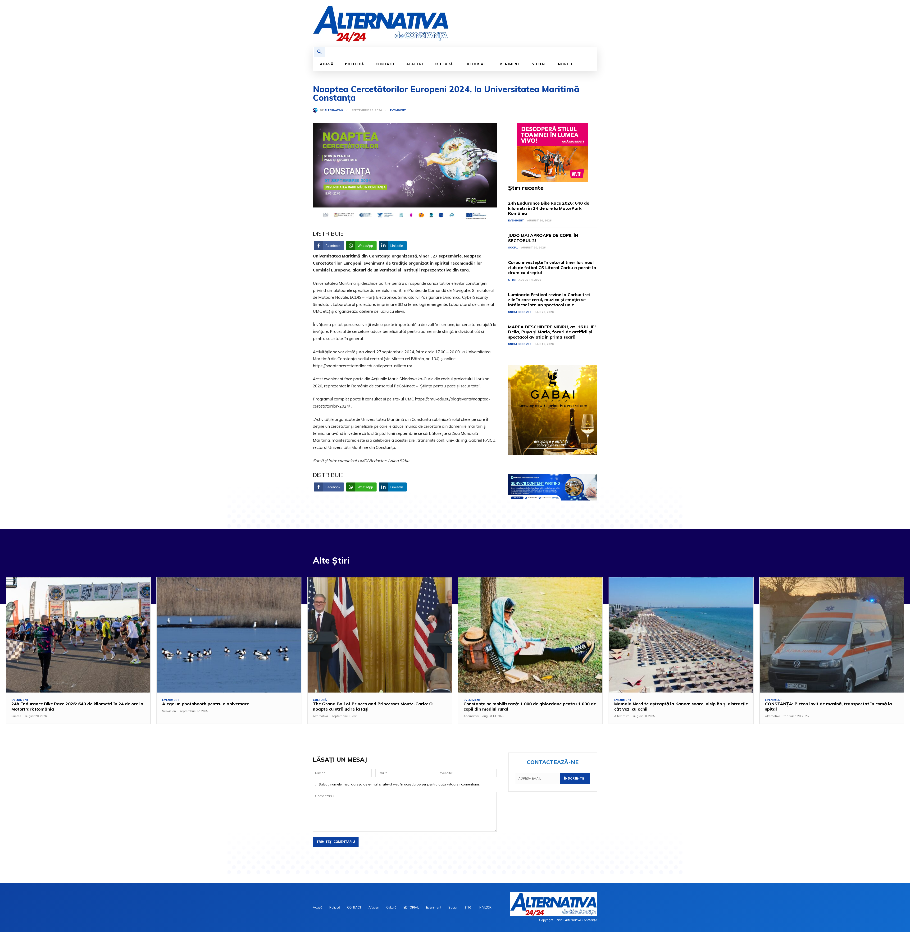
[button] (319, 52)
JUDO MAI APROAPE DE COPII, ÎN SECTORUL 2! (543, 238)
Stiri (511, 279)
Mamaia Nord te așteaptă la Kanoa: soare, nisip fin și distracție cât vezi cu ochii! (681, 706)
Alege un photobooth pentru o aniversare (205, 704)
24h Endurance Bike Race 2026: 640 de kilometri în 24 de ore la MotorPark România (548, 208)
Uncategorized (520, 312)
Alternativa (333, 110)
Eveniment (398, 110)
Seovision (169, 711)
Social (513, 247)
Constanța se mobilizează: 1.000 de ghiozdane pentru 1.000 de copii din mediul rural (530, 706)
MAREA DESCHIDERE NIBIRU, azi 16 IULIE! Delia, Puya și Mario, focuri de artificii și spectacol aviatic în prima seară (552, 332)
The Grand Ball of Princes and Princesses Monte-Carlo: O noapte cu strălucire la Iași (373, 706)
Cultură (320, 700)
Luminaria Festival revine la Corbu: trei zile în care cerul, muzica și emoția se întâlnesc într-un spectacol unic (549, 300)
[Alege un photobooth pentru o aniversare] (229, 635)
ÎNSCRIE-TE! (575, 778)
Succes (16, 716)
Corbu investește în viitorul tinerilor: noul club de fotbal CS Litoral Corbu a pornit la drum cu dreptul (552, 267)
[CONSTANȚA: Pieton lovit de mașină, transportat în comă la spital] (832, 635)
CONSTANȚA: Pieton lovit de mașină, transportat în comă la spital (828, 706)
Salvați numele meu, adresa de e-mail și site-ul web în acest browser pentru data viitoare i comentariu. (399, 784)
